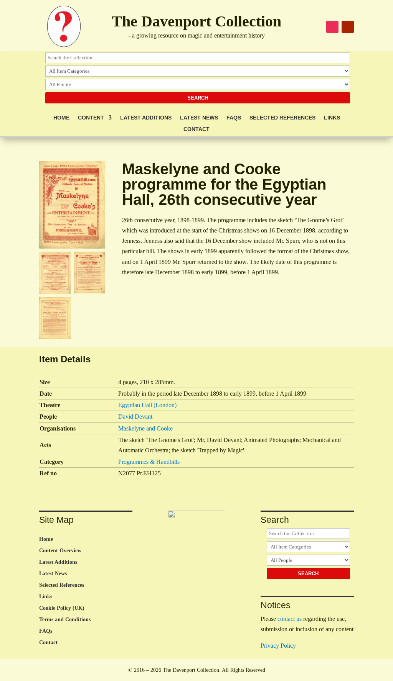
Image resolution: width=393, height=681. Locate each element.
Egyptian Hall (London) (147, 405)
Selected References (282, 118)
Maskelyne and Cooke (145, 428)
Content (91, 118)
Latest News (199, 118)
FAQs (233, 118)
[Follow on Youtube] (348, 27)
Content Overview (60, 550)
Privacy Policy (278, 645)
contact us (289, 619)
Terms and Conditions (65, 619)
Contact (196, 129)
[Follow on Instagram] (332, 27)
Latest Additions (146, 118)
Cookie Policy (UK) (61, 608)
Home (61, 118)
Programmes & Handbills (149, 461)
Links (332, 118)
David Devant (135, 416)
